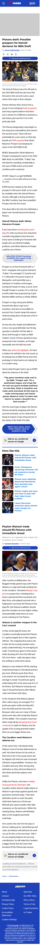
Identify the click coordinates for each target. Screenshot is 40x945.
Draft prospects (30, 108)
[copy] (15, 54)
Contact (5, 896)
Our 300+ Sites (30, 896)
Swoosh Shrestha (12, 544)
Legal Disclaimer (31, 908)
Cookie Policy (8, 908)
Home (4, 876)
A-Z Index (28, 912)
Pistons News (13, 876)
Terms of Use (29, 904)
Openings (28, 892)
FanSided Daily (8, 900)
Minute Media (15, 925)
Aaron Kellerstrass (12, 50)
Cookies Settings (9, 919)
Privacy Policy (8, 904)
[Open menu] (3, 3)
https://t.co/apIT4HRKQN (20, 176)
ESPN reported (17, 140)
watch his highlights (20, 350)
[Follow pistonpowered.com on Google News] (34, 440)
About (4, 892)
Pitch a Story (29, 900)
